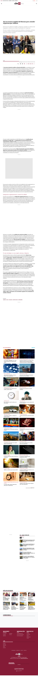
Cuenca (28, 635)
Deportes (4, 635)
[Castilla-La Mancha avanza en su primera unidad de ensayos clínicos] (23, 603)
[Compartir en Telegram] (30, 64)
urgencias (4, 299)
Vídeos (4, 646)
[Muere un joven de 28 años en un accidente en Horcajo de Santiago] (21, 545)
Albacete (28, 633)
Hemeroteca (18, 650)
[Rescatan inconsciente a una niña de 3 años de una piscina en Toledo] (21, 549)
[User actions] (37, 1)
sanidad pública (20, 299)
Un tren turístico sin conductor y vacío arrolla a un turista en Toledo (29, 553)
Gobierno (10, 0)
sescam (7, 299)
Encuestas (4, 645)
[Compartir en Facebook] (24, 64)
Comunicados (14, 650)
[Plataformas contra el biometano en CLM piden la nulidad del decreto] (31, 594)
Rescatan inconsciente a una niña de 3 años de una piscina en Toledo (28, 549)
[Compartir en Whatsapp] (34, 64)
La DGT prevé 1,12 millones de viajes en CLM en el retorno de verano (6, 608)
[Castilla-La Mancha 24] (19, 3)
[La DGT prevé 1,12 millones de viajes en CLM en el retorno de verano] (6, 603)
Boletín (22, 650)
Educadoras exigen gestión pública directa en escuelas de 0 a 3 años (31, 608)
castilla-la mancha (15, 299)
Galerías (4, 647)
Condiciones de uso (20, 633)
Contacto (25, 650)
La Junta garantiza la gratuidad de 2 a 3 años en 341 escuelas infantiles (14, 609)
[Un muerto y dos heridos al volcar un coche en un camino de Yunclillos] (21, 557)
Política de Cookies (20, 635)
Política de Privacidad (20, 634)
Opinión (4, 643)
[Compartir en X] (26, 64)
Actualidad (4, 633)
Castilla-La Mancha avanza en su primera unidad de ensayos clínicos (23, 608)
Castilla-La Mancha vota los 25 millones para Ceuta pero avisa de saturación (14, 599)
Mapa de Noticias (5, 0)
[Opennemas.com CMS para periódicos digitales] (19, 669)
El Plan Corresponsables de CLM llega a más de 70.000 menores (6, 599)
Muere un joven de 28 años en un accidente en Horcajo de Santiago (29, 544)
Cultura (10, 634)
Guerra (13, 0)
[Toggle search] (36, 3)
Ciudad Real (28, 634)
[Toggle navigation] (1, 3)
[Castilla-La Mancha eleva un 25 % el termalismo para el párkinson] (23, 594)
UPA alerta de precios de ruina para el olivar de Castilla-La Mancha (29, 540)
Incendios (16, 0)
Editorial (4, 644)
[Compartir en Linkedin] (32, 64)
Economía (10, 633)
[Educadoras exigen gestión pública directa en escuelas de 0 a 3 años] (31, 603)
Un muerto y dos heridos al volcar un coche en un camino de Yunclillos (29, 557)
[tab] (21, 537)
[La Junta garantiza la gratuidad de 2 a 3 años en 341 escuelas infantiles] (14, 603)
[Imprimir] (22, 64)
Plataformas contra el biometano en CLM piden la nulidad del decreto (30, 600)
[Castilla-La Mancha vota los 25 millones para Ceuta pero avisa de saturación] (14, 594)
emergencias (10, 299)
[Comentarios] (18, 64)
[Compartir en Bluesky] (28, 64)
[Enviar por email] (20, 64)
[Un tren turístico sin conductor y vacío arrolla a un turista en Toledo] (21, 553)
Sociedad (4, 634)
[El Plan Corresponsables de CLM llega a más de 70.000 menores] (6, 594)
